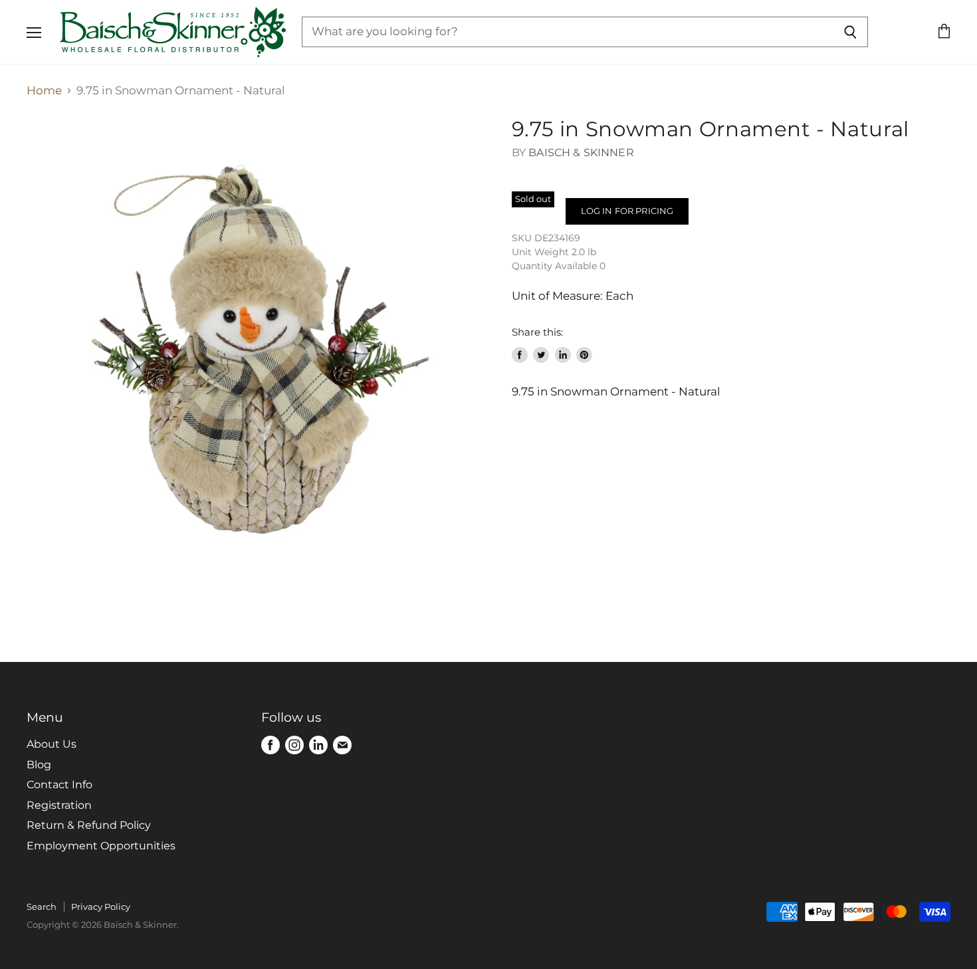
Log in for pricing (627, 210)
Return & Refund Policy (89, 825)
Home (44, 90)
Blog (39, 764)
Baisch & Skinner (581, 152)
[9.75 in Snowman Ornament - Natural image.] (258, 348)
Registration (59, 805)
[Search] (850, 32)
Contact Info (59, 784)
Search (41, 906)
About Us (51, 744)
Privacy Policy (100, 906)
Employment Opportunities (101, 845)
